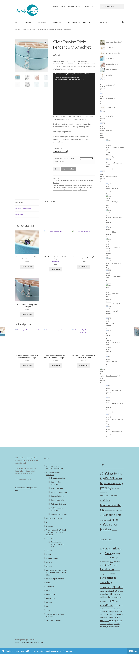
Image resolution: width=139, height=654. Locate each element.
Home (19, 30)
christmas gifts (103, 492)
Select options (27, 267)
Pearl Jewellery (115, 597)
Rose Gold (117, 601)
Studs (119, 620)
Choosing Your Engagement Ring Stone (57, 544)
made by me (113, 515)
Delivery (55, 6)
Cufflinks (49, 554)
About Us (86, 22)
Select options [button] (55, 269)
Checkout (49, 526)
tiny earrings (104, 624)
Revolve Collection (57, 496)
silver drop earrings (111, 609)
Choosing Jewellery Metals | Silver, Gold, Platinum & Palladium (56, 532)
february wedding (67, 187)
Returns (63, 6)
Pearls (105, 601)
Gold (114, 562)
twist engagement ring (114, 624)
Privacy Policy (51, 594)
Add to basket (69, 169)
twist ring (103, 626)
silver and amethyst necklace (83, 187)
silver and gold (116, 605)
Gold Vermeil (110, 565)
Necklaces (76, 180)
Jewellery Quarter (111, 587)
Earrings (49, 566)
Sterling (112, 620)
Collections (42, 22)
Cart (93, 6)
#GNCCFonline (113, 478)
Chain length (57, 148)
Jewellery (106, 582)
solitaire (107, 621)
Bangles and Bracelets (54, 518)
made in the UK (112, 591)
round (103, 605)
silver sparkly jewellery (80, 190)
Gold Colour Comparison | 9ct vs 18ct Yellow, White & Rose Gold (56, 572)
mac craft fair (103, 515)
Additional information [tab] (23, 208)
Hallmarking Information (55, 579)
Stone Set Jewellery (29, 30)
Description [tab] (19, 202)
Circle (108, 553)
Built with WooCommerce (35, 642)
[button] (45, 42)
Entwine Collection (58, 478)
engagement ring (104, 561)
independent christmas (109, 510)
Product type (27, 22)
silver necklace (57, 190)
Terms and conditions (74, 6)
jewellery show (118, 510)
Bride (115, 548)
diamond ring (116, 554)
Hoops (112, 577)
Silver (110, 605)
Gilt (111, 561)
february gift (57, 187)
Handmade (107, 569)
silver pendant (67, 190)
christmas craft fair (116, 488)
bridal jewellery (74, 185)
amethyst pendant (62, 185)
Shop (17, 22)
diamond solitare (104, 558)
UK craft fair (114, 530)
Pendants (83, 180)
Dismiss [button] (134, 651)
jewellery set (103, 591)
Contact (86, 6)
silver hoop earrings (112, 611)
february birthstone (85, 185)
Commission (56, 22)
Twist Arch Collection (58, 504)
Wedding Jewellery (113, 626)
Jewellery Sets (51, 586)
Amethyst (40, 30)
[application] (74, 94)
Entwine (69, 180)
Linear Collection (57, 488)
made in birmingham (105, 520)
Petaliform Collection (59, 492)
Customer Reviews (73, 22)
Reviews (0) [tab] (19, 214)
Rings (48, 606)
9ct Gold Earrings (106, 549)
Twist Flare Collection (59, 514)
